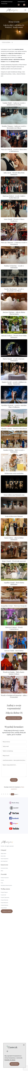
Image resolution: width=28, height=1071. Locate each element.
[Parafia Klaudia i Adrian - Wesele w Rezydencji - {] (14, 418)
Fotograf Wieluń (4, 907)
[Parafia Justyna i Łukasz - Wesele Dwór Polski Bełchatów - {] (14, 325)
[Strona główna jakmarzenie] (12, 10)
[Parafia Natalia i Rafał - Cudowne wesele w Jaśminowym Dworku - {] (14, 92)
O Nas (2, 882)
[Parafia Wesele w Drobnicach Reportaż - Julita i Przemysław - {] (14, 684)
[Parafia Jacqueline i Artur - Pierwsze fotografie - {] (14, 595)
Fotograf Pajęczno (4, 892)
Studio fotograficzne (4, 858)
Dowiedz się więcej (9, 1060)
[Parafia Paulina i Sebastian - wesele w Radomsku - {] (14, 255)
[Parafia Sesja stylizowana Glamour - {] (14, 505)
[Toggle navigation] (25, 10)
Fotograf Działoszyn (4, 905)
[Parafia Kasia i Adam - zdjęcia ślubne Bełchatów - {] (14, 527)
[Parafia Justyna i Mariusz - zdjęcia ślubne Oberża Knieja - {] (14, 301)
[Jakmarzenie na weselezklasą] (14, 803)
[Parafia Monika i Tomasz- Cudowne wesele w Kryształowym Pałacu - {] (14, 115)
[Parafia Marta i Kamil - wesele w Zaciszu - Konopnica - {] (14, 348)
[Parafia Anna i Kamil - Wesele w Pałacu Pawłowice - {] (14, 208)
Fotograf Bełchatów (4, 902)
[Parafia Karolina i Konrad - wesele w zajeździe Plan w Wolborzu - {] (14, 394)
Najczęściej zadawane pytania (6, 885)
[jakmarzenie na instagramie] (18, 5)
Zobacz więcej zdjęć (13, 718)
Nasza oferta (3, 856)
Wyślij (14, 779)
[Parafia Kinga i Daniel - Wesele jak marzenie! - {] (14, 550)
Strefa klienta (21, 1)
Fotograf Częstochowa (5, 897)
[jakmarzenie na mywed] (14, 808)
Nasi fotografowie (4, 861)
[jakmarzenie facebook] (14, 818)
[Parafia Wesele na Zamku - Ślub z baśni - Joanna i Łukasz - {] (14, 661)
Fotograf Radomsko (4, 900)
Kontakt (2, 880)
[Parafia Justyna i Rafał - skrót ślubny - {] (14, 640)
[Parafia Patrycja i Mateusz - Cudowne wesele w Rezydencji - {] (14, 232)
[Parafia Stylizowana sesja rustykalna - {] (14, 462)
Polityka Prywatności (5, 877)
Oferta (2, 870)
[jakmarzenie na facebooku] (24, 5)
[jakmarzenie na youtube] (14, 829)
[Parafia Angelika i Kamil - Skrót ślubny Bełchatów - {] (14, 572)
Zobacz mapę (7, 911)
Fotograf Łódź (3, 894)
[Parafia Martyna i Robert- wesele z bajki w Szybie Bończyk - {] (14, 185)
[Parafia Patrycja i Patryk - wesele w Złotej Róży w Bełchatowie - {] (14, 138)
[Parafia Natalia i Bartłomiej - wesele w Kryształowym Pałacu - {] (14, 278)
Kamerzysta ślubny (4, 868)
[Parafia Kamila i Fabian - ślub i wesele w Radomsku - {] (14, 439)
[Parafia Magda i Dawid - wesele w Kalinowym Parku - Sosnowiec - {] (14, 371)
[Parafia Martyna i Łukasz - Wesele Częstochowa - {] (14, 616)
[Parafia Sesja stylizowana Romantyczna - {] (14, 484)
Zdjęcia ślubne (3, 853)
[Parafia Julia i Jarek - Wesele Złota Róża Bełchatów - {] (14, 162)
